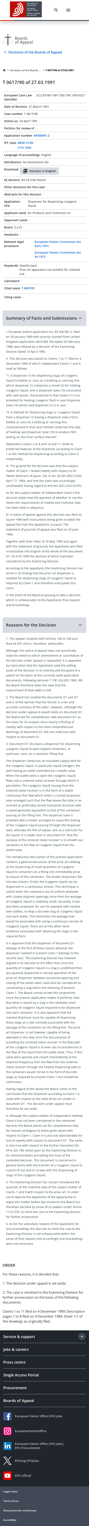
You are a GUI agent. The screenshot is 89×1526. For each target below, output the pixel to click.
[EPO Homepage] (26, 10)
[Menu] (68, 10)
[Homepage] (4, 70)
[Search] (56, 10)
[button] (44, 318)
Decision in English (42, 171)
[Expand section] (82, 1336)
